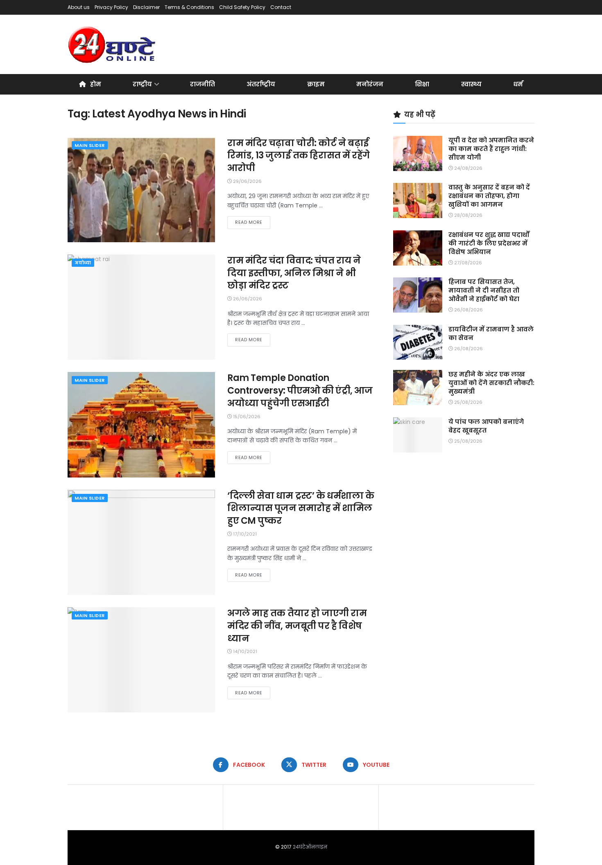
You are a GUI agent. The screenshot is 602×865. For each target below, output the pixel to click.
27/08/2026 (467, 262)
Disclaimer (146, 7)
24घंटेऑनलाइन (310, 846)
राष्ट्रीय (142, 84)
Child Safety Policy (242, 7)
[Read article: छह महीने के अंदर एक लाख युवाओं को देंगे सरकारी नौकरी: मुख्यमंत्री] (417, 387)
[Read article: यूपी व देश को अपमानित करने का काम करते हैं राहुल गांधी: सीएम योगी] (417, 153)
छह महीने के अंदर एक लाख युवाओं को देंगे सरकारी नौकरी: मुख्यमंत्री (491, 383)
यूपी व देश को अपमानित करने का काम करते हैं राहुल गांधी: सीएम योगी (491, 149)
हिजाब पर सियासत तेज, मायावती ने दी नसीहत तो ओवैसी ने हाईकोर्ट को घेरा (483, 290)
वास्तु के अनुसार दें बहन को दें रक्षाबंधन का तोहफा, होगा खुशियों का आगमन (489, 196)
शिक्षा (422, 84)
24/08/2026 (467, 168)
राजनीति (202, 84)
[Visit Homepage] (112, 44)
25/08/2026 (467, 402)
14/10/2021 (244, 651)
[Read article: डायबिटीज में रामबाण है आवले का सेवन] (417, 342)
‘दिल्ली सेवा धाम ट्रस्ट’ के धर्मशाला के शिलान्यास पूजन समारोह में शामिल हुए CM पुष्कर (300, 508)
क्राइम (316, 84)
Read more (252, 222)
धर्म (518, 84)
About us (79, 7)
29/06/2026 (247, 181)
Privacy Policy (111, 7)
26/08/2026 (468, 309)
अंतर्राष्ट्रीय (261, 84)
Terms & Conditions (189, 7)
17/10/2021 (244, 534)
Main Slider (90, 145)
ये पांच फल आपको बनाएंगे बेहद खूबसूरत (486, 426)
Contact (280, 7)
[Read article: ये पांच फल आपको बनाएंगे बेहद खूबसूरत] (417, 435)
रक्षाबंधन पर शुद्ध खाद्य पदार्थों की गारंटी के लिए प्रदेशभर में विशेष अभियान (488, 243)
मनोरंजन (369, 84)
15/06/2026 (246, 416)
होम (95, 84)
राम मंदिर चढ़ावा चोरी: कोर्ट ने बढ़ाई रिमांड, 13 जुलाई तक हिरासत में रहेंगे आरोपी (298, 156)
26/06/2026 (247, 298)
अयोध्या (83, 262)
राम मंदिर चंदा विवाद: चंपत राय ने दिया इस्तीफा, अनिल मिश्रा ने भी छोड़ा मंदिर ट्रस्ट (294, 273)
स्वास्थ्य (471, 84)
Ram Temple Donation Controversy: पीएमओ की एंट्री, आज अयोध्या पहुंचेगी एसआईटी (300, 391)
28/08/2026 (467, 215)
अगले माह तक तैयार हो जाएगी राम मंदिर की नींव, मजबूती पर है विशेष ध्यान (297, 626)
